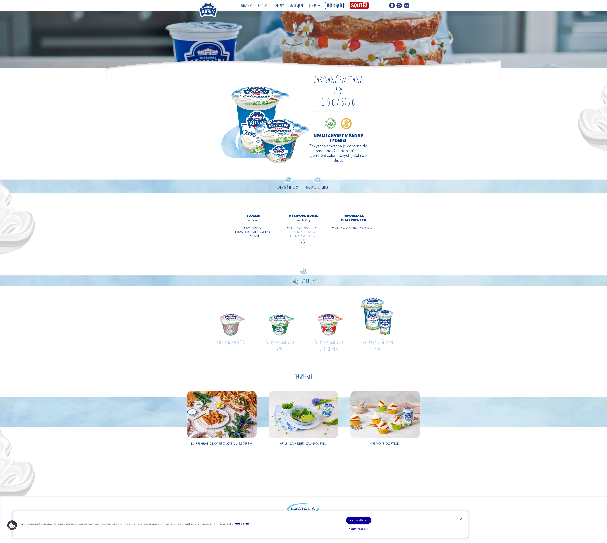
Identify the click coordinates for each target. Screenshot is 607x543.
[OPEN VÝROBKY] (269, 5)
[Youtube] (406, 5)
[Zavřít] (461, 518)
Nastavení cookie (359, 528)
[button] (12, 525)
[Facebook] (392, 5)
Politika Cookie (242, 524)
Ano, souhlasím (358, 520)
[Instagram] (399, 5)
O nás (312, 5)
